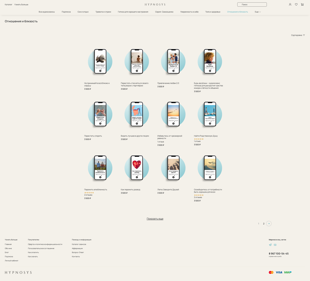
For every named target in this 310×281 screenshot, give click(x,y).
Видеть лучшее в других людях (135, 136)
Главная (8, 244)
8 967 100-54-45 (279, 253)
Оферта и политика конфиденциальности (45, 244)
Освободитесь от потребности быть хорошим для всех (208, 190)
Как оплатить (33, 252)
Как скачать (33, 256)
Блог (7, 252)
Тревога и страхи (103, 11)
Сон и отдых (83, 11)
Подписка (66, 11)
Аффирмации (77, 248)
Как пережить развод (130, 189)
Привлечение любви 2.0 (168, 83)
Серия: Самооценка (164, 11)
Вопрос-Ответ (78, 252)
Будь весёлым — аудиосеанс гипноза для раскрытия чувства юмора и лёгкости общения (208, 85)
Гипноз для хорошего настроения (133, 11)
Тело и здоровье (212, 11)
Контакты (76, 256)
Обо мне (8, 248)
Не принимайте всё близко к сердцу (97, 84)
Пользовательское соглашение (41, 248)
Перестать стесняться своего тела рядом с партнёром (134, 84)
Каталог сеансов (79, 244)
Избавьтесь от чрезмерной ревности (169, 137)
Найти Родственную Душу (206, 136)
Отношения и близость (237, 11)
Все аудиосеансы (47, 11)
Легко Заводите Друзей (168, 189)
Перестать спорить (93, 136)
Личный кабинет (11, 260)
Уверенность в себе (189, 11)
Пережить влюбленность (95, 189)
